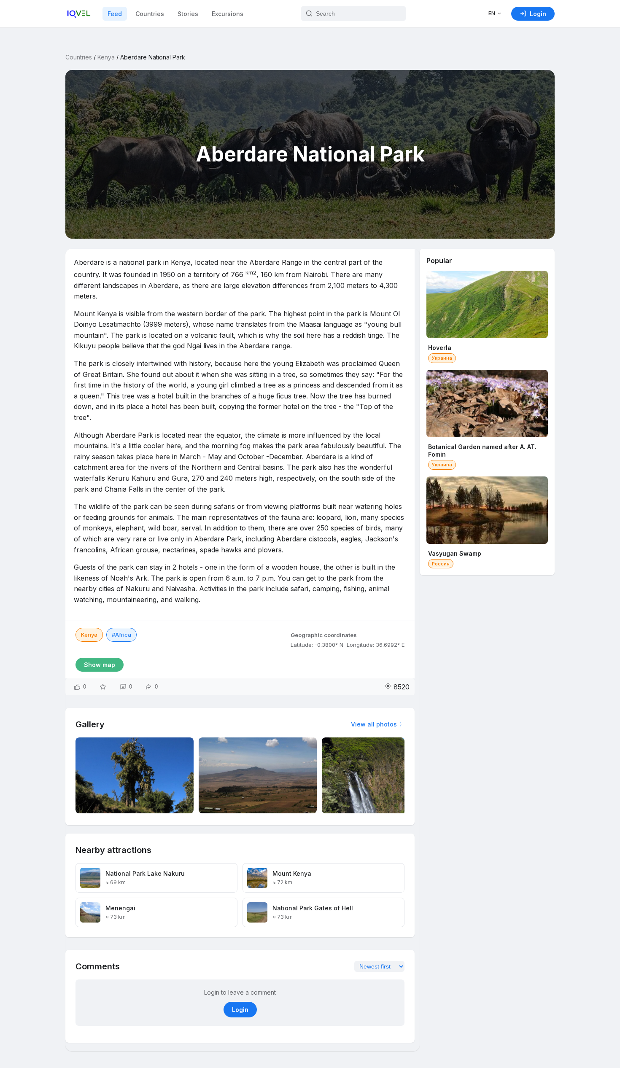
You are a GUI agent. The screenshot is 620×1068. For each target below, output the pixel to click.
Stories (188, 13)
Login (240, 1009)
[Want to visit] (103, 687)
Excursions (227, 13)
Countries (149, 13)
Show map (99, 664)
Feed (115, 13)
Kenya (106, 57)
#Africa (121, 634)
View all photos (374, 724)
